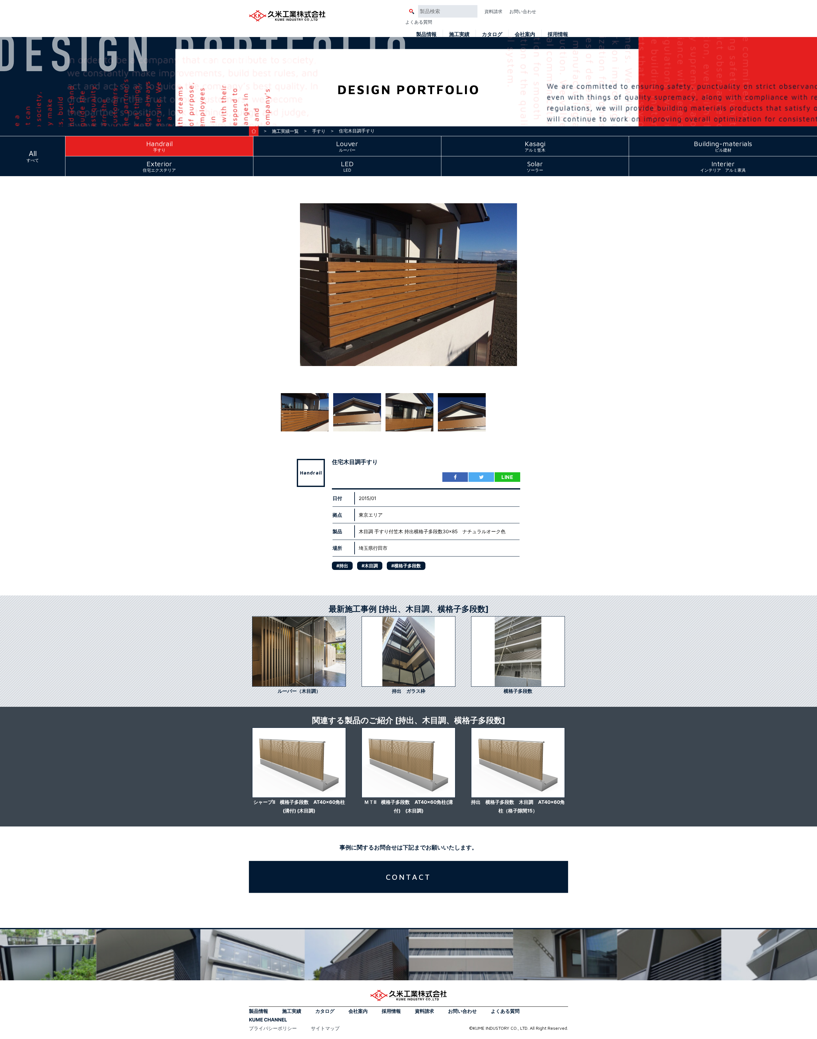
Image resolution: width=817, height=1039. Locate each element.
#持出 (342, 565)
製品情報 (426, 34)
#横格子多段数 (406, 565)
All (32, 155)
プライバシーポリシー (273, 1028)
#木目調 (370, 565)
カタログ (492, 34)
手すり (319, 131)
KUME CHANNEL (268, 1020)
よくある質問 (418, 22)
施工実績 (459, 34)
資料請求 (493, 11)
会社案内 (525, 34)
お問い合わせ (522, 11)
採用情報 (558, 34)
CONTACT (408, 876)
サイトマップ (325, 1028)
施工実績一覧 (285, 131)
